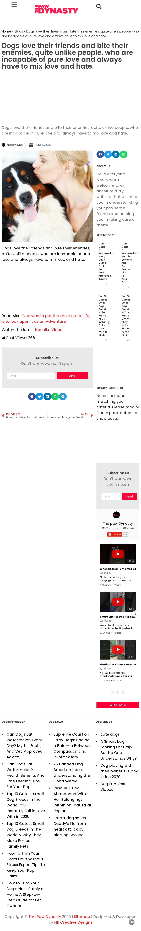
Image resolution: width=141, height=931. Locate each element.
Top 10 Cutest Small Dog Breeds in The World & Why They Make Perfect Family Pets (126, 316)
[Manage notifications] (131, 922)
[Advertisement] (70, 97)
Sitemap (82, 916)
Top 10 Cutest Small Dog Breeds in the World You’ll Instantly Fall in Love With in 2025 (104, 316)
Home (6, 31)
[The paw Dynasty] (116, 514)
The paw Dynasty (118, 523)
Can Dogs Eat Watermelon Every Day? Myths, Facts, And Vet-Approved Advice (106, 261)
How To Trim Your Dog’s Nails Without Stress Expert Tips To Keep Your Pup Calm (26, 865)
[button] (99, 7)
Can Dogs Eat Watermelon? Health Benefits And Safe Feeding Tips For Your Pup (26, 775)
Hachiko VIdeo (48, 329)
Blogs (18, 31)
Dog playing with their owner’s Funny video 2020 (119, 771)
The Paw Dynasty (45, 916)
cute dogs (110, 734)
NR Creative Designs (73, 922)
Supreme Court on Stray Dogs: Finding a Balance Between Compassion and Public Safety (72, 746)
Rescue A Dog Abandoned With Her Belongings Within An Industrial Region (72, 799)
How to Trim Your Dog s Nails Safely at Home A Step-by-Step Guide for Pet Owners (26, 894)
